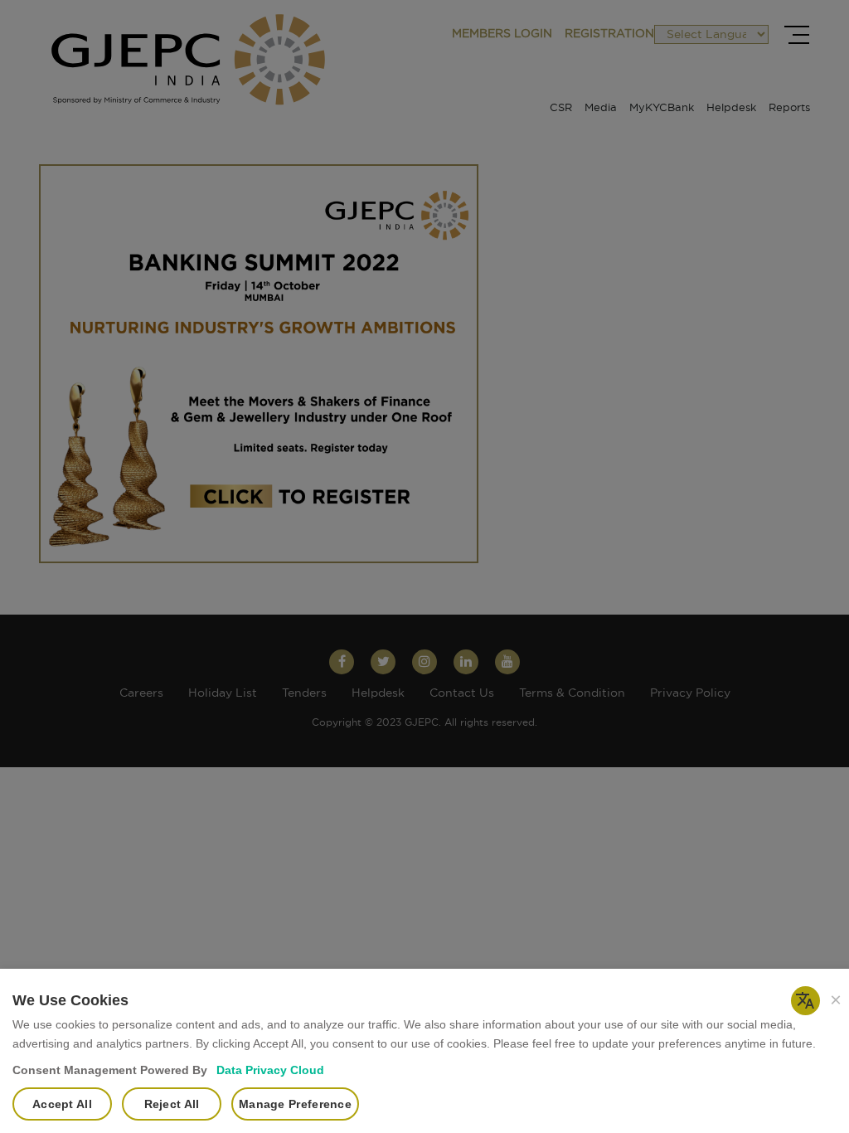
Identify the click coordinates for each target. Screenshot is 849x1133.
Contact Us (461, 693)
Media (601, 108)
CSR (561, 108)
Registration (609, 34)
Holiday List (222, 693)
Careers (141, 693)
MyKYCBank (661, 108)
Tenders (304, 693)
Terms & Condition (572, 693)
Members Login (502, 34)
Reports (789, 108)
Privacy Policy (690, 693)
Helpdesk (731, 108)
